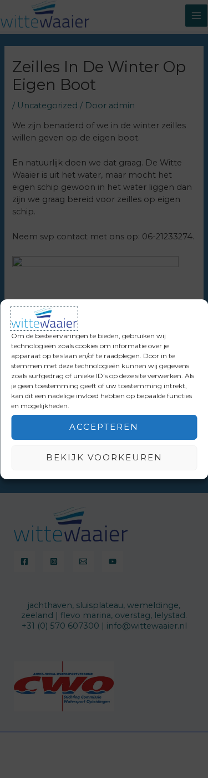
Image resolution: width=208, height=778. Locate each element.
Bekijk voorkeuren (104, 457)
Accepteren (104, 426)
